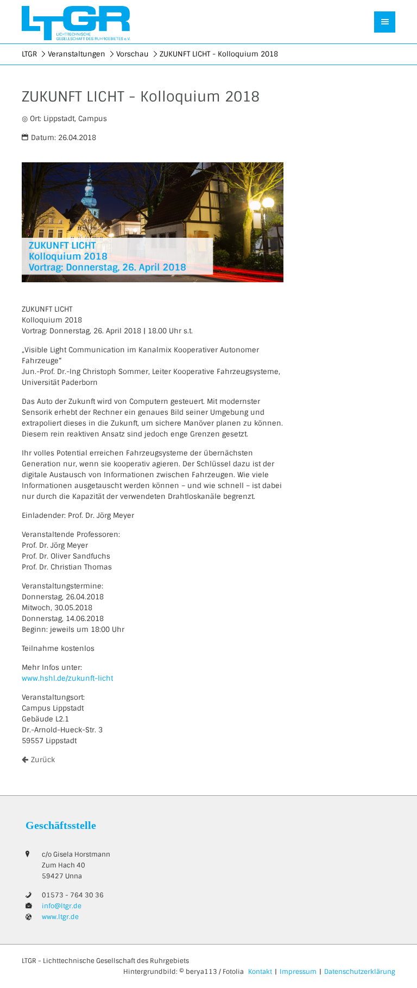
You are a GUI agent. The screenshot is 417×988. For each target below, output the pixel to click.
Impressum (298, 971)
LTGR (29, 54)
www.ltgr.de (60, 917)
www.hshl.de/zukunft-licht (67, 678)
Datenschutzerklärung (359, 971)
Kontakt (260, 971)
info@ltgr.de (61, 906)
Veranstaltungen (76, 54)
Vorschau (132, 54)
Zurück (43, 759)
